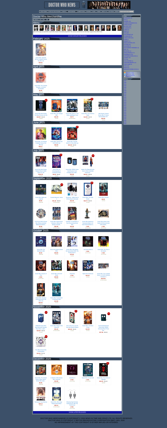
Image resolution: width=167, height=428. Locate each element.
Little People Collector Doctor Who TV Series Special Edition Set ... (103, 115)
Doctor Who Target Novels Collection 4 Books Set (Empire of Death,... (56, 223)
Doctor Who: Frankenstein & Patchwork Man (56, 298)
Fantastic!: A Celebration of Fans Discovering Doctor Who (72, 223)
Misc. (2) (126, 49)
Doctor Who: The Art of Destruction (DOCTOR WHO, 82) (41, 299)
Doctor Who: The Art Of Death (56, 274)
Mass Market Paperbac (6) (131, 47)
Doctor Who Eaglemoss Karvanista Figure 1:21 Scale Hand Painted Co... (88, 223)
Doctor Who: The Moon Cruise (87, 326)
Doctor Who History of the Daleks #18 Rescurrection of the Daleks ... (103, 223)
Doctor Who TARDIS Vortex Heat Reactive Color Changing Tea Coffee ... (72, 171)
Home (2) (126, 39)
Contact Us (128, 76)
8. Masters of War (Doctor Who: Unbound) (57, 378)
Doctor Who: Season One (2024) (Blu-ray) (57, 142)
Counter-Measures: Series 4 (56, 198)
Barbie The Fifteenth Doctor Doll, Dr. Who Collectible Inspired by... (87, 171)
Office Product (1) (129, 52)
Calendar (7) (127, 28)
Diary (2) (126, 31)
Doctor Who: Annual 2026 (88, 377)
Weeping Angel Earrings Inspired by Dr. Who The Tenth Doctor (72, 403)
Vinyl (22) (126, 66)
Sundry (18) (127, 57)
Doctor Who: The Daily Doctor (88, 198)
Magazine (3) (127, 46)
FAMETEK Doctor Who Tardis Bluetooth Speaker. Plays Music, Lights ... (41, 327)
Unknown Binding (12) (130, 62)
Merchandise (71, 11)
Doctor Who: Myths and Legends (40, 198)
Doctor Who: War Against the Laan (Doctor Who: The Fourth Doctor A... (72, 251)
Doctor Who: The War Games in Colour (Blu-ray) (72, 142)
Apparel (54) (127, 21)
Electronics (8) (128, 34)
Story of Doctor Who (54, 11)
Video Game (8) (128, 64)
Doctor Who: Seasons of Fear (41, 274)
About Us (104, 11)
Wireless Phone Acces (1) (131, 69)
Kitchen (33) (127, 44)
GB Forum (111, 11)
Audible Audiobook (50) (130, 23)
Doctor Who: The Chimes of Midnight (103, 378)
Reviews (88, 11)
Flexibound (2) (128, 36)
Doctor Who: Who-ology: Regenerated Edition (56, 402)
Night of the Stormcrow (88, 273)
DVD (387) (126, 33)
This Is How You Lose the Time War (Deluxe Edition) (72, 326)
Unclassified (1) (128, 61)
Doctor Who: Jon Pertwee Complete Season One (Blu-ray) (41, 143)
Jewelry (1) (127, 41)
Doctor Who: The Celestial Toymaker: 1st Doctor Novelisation (41, 87)
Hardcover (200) (128, 37)
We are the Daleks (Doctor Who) (56, 250)
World (36, 19)
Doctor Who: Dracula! (103, 197)
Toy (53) (126, 59)
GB (43, 19)
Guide (93, 11)
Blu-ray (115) (127, 26)
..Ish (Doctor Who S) (88, 249)
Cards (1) (126, 29)
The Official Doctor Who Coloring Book (40, 350)
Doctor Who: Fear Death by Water (87, 114)
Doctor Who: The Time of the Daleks (103, 250)
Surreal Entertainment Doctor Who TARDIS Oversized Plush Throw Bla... (103, 328)
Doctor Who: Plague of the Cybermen (56, 326)
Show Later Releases (77, 412)
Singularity (72, 273)
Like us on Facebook (130, 75)
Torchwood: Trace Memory (41, 402)
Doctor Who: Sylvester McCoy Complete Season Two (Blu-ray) (41, 59)
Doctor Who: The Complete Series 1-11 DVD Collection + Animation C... (103, 275)
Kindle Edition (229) (129, 42)
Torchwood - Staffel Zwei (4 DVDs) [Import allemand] (72, 198)
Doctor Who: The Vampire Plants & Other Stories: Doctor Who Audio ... (41, 379)
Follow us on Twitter (130, 74)
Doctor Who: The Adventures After (41, 250)
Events (64, 11)
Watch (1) (126, 67)
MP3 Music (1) (127, 51)
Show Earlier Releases (77, 36)
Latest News (43, 11)
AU (40, 19)
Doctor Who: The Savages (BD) (56, 114)
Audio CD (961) (128, 24)
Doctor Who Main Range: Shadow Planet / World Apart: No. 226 (41, 171)
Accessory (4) (128, 18)
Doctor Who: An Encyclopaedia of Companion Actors (56, 171)
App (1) (126, 19)
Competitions (81, 11)
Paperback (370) (128, 54)
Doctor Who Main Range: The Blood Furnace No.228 (41, 114)
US (47, 19)
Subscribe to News (130, 72)
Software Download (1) (131, 56)
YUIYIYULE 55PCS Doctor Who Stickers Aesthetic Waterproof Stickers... (41, 223)
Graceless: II (72, 377)
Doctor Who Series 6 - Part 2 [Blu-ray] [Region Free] (72, 114)
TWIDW (98, 11)
